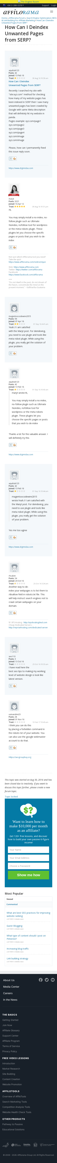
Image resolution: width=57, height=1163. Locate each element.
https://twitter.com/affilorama (29, 269)
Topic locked (11, 796)
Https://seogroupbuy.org (20, 757)
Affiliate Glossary (11, 1030)
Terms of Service (11, 1046)
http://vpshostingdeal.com (35, 622)
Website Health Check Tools (16, 1112)
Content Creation (11, 1079)
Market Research (11, 1068)
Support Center (10, 1035)
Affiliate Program (11, 1041)
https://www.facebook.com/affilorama (26, 274)
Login (53, 5)
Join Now (7, 1025)
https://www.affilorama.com (26, 267)
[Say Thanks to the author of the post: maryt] (13, 247)
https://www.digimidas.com (21, 168)
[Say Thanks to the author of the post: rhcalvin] (13, 613)
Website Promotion (12, 1084)
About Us (8, 980)
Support (45, 5)
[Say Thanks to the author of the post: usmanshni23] (13, 748)
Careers (8, 993)
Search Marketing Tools (14, 1101)
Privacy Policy (9, 1051)
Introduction (8, 1063)
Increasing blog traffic (18, 948)
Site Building (8, 1074)
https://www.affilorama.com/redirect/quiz (27, 262)
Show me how (28, 875)
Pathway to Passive (12, 1124)
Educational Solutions (13, 1129)
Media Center (11, 986)
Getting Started (10, 1020)
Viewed (9, 899)
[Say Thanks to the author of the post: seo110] (13, 686)
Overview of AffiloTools (14, 1096)
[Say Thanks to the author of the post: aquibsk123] (13, 158)
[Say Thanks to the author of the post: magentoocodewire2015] (13, 353)
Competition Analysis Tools (16, 1107)
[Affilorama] (20, 11)
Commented (12, 904)
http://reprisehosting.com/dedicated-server (28, 627)
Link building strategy (17, 958)
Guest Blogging (14, 925)
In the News (10, 999)
